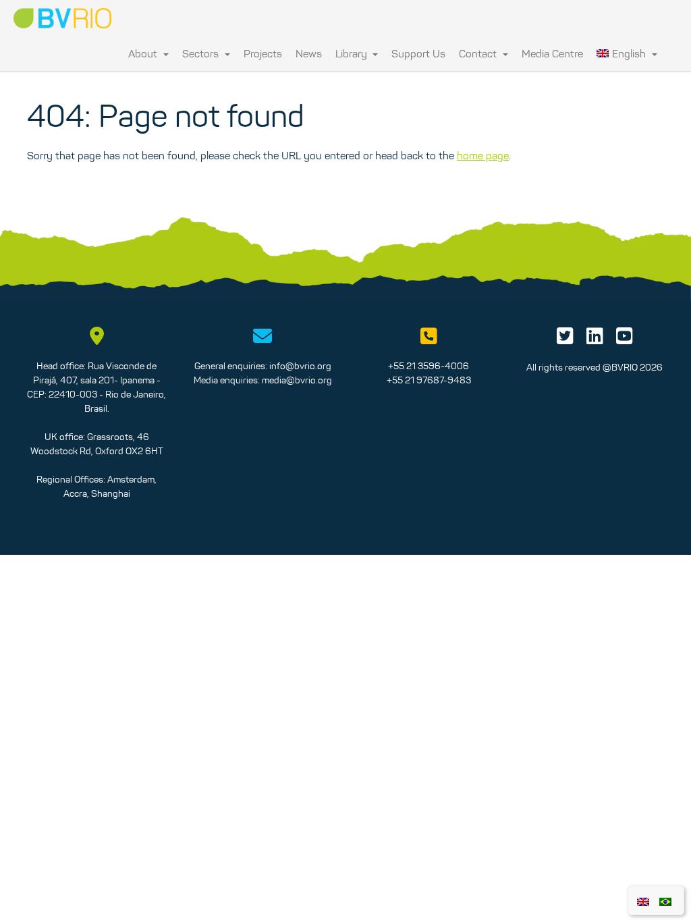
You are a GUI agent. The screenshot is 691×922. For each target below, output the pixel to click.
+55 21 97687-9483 (429, 380)
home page (483, 155)
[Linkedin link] (595, 339)
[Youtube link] (624, 339)
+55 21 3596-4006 (428, 366)
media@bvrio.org (297, 380)
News (309, 53)
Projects (263, 53)
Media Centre (552, 53)
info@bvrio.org (300, 366)
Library (352, 53)
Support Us (418, 53)
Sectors (201, 53)
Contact (479, 53)
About (144, 53)
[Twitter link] (565, 339)
